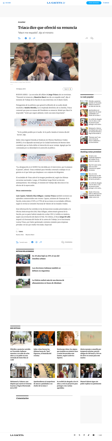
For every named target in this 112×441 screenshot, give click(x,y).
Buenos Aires (20, 234)
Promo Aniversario (94, 2)
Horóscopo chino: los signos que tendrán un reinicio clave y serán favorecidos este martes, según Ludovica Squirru (67, 353)
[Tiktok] (88, 435)
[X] (79, 435)
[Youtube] (93, 435)
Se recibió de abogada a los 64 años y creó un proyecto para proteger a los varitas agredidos (95, 122)
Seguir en (66, 89)
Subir (100, 435)
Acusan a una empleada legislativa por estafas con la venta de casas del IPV (95, 159)
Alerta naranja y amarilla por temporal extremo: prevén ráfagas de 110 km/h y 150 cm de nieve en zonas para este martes (90, 353)
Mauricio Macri (30, 234)
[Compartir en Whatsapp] (30, 38)
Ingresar (106, 2)
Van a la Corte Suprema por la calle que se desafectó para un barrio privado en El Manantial (95, 177)
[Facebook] (84, 435)
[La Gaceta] (56, 3)
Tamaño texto (23, 242)
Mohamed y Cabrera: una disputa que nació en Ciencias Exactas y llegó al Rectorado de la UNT (95, 131)
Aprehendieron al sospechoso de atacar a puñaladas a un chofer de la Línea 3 (44, 384)
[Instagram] (74, 435)
